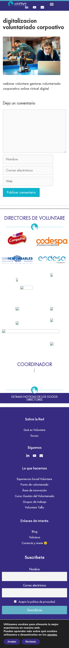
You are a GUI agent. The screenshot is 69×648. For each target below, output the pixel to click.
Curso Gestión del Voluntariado (34, 496)
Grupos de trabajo (34, 502)
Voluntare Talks (34, 507)
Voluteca (34, 537)
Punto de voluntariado (34, 484)
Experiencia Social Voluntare (34, 479)
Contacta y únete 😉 (34, 543)
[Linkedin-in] (26, 7)
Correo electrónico (34, 585)
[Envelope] (42, 7)
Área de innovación (34, 490)
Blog (34, 531)
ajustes (52, 634)
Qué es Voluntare (34, 430)
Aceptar (11, 641)
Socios (34, 435)
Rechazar (30, 641)
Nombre (34, 569)
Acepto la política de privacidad (37, 602)
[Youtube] (34, 7)
